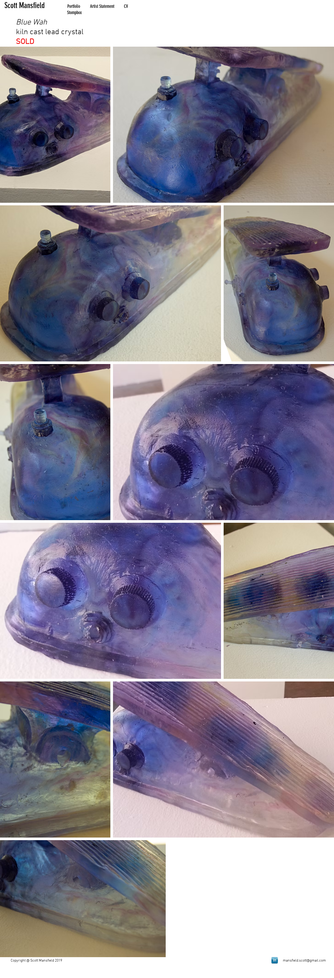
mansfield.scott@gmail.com (304, 960)
